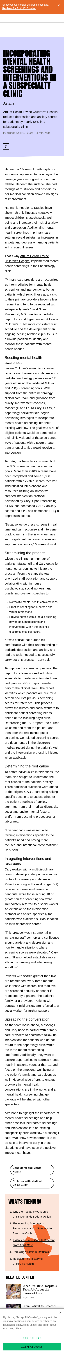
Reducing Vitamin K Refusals (31, 1251)
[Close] (60, 1312)
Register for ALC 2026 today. (19, 8)
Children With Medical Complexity (27, 1183)
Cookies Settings (32, 1338)
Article (8, 103)
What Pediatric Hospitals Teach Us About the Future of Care (40, 1289)
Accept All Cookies (31, 1346)
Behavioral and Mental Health (27, 1170)
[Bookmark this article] (6, 146)
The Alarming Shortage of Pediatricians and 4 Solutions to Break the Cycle (32, 1228)
